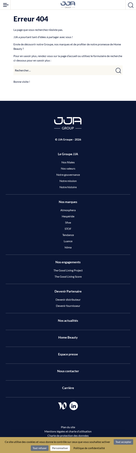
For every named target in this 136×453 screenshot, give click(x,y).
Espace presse (68, 354)
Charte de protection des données (68, 435)
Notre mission (68, 180)
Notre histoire (68, 187)
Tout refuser (40, 448)
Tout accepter (123, 441)
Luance (68, 241)
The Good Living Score (68, 276)
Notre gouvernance (68, 174)
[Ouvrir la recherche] (131, 5)
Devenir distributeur (68, 299)
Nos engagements (68, 262)
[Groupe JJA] (68, 5)
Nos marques (68, 202)
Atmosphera (68, 210)
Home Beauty (68, 337)
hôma (68, 247)
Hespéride (68, 216)
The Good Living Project (68, 270)
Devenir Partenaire (68, 291)
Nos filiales (68, 162)
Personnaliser (60, 448)
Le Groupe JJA (68, 154)
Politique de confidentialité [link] (89, 448)
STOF (68, 228)
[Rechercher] (118, 70)
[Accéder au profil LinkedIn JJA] (73, 406)
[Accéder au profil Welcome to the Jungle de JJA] (62, 406)
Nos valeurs (68, 168)
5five (68, 222)
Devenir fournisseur (68, 305)
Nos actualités (68, 320)
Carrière (68, 388)
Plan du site (68, 427)
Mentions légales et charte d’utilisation (68, 431)
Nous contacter (68, 371)
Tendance (68, 235)
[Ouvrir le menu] (5, 5)
